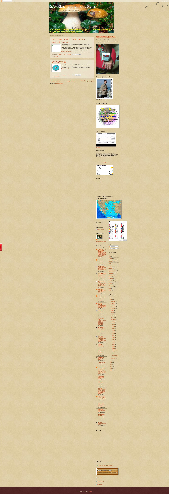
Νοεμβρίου (113, 303)
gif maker (98, 147)
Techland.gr (100, 310)
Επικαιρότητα (111, 275)
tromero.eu (100, 388)
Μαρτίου (112, 317)
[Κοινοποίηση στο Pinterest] (80, 54)
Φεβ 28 (113, 321)
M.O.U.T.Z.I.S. (102, 362)
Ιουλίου (112, 310)
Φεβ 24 (113, 324)
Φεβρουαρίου (113, 319)
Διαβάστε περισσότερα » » (66, 51)
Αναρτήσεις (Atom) (59, 83)
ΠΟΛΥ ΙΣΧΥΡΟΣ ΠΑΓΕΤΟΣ (100, 359)
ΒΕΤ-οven (100, 422)
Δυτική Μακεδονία (112, 270)
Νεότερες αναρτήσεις (55, 81)
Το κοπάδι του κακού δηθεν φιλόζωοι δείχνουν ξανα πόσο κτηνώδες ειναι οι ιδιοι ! (102, 276)
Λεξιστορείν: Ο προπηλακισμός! (101, 346)
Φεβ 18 (113, 333)
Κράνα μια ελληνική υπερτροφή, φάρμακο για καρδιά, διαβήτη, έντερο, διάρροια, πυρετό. (101, 330)
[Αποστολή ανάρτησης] (73, 54)
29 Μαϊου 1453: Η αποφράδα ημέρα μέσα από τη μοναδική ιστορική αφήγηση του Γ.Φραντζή (102, 339)
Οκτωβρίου (113, 304)
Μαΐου (112, 314)
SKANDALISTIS (101, 327)
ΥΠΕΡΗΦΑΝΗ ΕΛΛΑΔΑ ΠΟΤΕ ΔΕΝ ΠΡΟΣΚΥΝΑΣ (102, 368)
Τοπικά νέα (57, 76)
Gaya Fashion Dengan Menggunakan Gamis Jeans (102, 417)
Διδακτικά (110, 268)
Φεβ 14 (113, 337)
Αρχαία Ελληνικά (101, 281)
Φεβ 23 (113, 326)
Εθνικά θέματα (111, 271)
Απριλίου (113, 315)
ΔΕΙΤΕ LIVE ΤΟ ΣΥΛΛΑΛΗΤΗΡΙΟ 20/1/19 (101, 353)
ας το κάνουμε (101, 357)
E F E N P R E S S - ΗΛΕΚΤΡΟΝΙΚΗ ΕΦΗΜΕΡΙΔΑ (102, 250)
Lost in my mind (101, 396)
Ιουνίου (112, 312)
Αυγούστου (113, 308)
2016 (111, 361)
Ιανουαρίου (113, 358)
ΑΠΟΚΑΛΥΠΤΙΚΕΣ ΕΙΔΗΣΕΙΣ (101, 415)
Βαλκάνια (110, 261)
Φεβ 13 (113, 339)
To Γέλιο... (100, 381)
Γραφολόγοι (100, 409)
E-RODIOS (100, 344)
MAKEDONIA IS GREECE (101, 351)
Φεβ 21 (113, 330)
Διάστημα (110, 266)
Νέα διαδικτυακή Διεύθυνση (101, 378)
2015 (111, 362)
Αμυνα (110, 256)
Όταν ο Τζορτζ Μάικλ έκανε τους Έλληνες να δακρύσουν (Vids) (102, 398)
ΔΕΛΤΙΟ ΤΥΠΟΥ (59, 62)
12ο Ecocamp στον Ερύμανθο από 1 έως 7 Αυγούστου (102, 405)
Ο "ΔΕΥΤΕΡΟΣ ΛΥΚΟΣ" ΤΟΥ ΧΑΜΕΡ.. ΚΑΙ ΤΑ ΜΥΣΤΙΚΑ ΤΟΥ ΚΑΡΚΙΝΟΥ (102, 299)
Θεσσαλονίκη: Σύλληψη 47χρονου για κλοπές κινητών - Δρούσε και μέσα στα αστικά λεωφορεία (102, 391)
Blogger (90, 491)
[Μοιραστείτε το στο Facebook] (79, 54)
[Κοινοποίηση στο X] (77, 54)
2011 (111, 370)
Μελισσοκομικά (111, 281)
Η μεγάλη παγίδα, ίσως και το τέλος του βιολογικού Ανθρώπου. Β (102, 269)
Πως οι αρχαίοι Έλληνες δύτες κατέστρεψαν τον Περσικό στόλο (102, 306)
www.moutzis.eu (101, 363)
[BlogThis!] (76, 54)
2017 (111, 299)
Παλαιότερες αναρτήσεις (87, 81)
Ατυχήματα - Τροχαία (113, 259)
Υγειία (110, 288)
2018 (111, 297)
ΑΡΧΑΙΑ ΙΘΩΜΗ (101, 266)
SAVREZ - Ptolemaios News (73, 6)
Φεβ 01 (113, 348)
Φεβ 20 (113, 332)
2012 (111, 368)
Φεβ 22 (113, 328)
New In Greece (101, 403)
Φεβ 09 (113, 341)
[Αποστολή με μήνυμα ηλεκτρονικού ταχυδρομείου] (75, 54)
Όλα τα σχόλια (113, 248)
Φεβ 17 (113, 335)
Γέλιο (110, 263)
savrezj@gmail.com (105, 162)
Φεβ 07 (113, 344)
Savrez (59, 54)
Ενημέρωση (111, 273)
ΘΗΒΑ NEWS (100, 289)
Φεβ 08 (113, 342)
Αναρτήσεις (112, 246)
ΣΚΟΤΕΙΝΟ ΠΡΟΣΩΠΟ (100, 304)
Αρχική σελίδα (71, 81)
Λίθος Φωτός (100, 336)
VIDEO (110, 290)
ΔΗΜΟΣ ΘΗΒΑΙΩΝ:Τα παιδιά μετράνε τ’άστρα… (101, 291)
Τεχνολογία (111, 285)
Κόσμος (110, 280)
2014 (111, 364)
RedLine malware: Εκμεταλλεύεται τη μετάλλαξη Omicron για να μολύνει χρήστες (102, 313)
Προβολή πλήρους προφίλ (101, 241)
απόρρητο (100, 295)
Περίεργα (110, 283)
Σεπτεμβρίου (113, 306)
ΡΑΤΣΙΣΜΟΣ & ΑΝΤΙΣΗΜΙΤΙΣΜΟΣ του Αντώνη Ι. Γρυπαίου (69, 40)
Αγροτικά (110, 254)
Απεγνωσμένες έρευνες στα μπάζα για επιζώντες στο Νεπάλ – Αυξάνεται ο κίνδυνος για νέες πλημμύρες (102, 254)
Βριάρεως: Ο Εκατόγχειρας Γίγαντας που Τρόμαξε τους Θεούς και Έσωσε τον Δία (102, 284)
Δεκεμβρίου (113, 301)
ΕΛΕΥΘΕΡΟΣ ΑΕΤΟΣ (102, 273)
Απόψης (56, 56)
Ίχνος (99, 259)
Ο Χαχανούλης (101, 376)
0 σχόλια (69, 54)
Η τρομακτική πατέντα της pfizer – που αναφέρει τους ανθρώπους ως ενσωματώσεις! (102, 322)
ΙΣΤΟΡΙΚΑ (111, 278)
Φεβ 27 (113, 322)
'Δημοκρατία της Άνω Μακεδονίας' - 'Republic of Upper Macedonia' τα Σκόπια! (102, 372)
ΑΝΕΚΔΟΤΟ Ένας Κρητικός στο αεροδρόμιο (101, 383)
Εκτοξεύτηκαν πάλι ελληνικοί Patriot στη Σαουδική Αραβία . (101, 262)
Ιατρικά (110, 276)
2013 (111, 366)
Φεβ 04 (113, 346)
